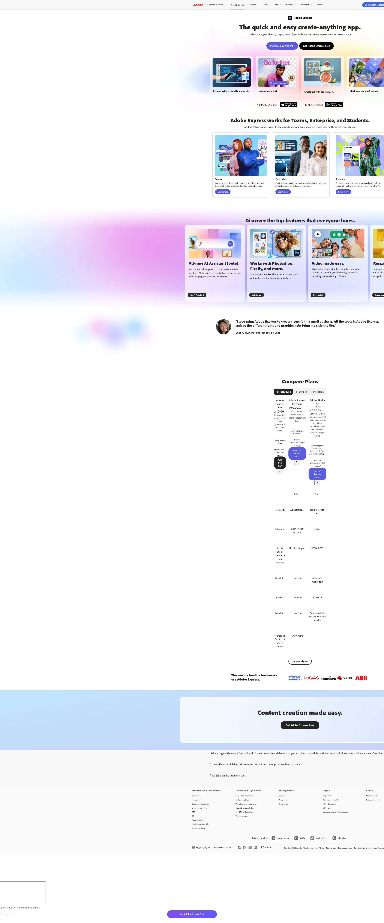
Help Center (327, 796)
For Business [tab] (301, 391)
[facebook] (239, 847)
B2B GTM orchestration (244, 812)
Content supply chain (243, 800)
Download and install (330, 800)
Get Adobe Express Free (316, 45)
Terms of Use (331, 848)
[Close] (1, 912)
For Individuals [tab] (283, 391)
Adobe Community (329, 804)
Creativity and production (245, 808)
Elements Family (198, 820)
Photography (196, 800)
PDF (193, 812)
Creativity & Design (215, 4)
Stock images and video (200, 824)
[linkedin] (255, 847)
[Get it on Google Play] (333, 105)
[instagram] (244, 847)
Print (276, 4)
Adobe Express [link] (237, 4)
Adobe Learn (327, 808)
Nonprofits (283, 800)
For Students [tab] (317, 391)
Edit (265, 4)
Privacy (321, 848)
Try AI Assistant (197, 295)
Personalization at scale (244, 796)
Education (305, 4)
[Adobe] (198, 4)
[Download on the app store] (287, 105)
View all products (198, 828)
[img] (280, 442)
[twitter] (250, 847)
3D (193, 816)
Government (283, 804)
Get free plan (280, 462)
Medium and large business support (336, 812)
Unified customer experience (246, 804)
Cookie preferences (345, 848)
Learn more (223, 191)
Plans (319, 4)
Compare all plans (300, 661)
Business (289, 4)
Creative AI (196, 796)
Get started (256, 295)
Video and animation (199, 808)
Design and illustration (200, 804)
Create (253, 4)
